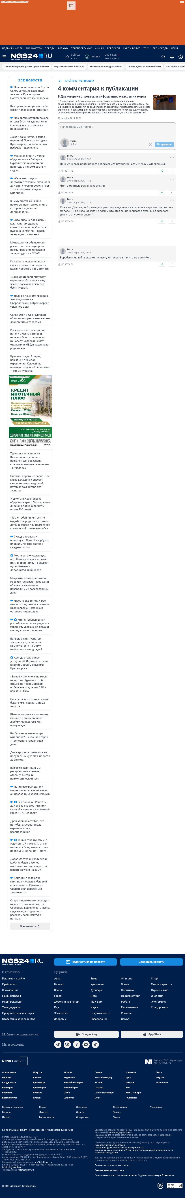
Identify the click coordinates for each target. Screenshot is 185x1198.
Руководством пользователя (110, 1145)
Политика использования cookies (112, 1165)
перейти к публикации (79, 81)
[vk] (67, 1044)
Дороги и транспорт (67, 1001)
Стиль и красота (161, 984)
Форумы (63, 48)
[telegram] (57, 1044)
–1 (172, 170)
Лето (94, 996)
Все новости (30, 80)
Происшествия (130, 996)
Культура (96, 990)
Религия (126, 1013)
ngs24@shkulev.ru (43, 1162)
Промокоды (160, 48)
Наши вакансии (12, 1001)
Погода (50, 48)
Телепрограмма (81, 48)
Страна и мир (159, 990)
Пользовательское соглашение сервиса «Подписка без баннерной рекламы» (134, 1175)
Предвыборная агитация (18, 1013)
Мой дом (96, 1001)
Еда (56, 1007)
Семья (125, 1019)
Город (58, 996)
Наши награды (11, 996)
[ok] (76, 1044)
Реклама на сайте (13, 978)
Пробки (93, 56)
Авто (57, 978)
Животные (61, 1013)
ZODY (146, 48)
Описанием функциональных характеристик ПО (119, 1147)
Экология (157, 996)
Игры (174, 48)
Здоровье (60, 1019)
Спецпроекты (160, 1007)
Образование (99, 1019)
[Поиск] (163, 57)
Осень (125, 984)
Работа (125, 1001)
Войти (73, 144)
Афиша (99, 48)
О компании (10, 990)
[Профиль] (180, 57)
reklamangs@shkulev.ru (120, 1132)
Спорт (155, 978)
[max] (86, 1044)
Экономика (158, 1001)
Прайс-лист (9, 984)
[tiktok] (95, 1044)
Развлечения (129, 1007)
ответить (67, 171)
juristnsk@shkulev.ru (12, 1167)
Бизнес (58, 984)
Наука (94, 1007)
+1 (162, 192)
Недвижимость (12, 48)
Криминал (97, 984)
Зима (94, 978)
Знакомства (34, 48)
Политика (127, 990)
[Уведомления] (172, 57)
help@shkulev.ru (26, 1170)
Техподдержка (11, 1007)
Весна (58, 990)
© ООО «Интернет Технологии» (19, 1186)
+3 (162, 170)
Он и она (126, 978)
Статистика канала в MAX (18, 1019)
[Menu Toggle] (4, 57)
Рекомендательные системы (109, 1170)
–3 (172, 221)
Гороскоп (113, 48)
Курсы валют (132, 48)
